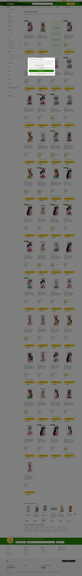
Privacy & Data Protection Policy (39, 65)
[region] (41, 67)
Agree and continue (41, 70)
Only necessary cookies (41, 73)
